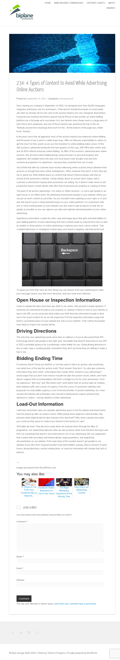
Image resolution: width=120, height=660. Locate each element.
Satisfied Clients (96, 3)
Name (20, 556)
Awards (111, 8)
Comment (22, 521)
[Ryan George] (21, 13)
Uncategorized (66, 98)
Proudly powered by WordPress (82, 653)
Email (20, 568)
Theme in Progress (56, 653)
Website (20, 580)
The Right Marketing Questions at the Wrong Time (64, 492)
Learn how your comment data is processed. (75, 603)
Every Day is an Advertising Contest (81, 490)
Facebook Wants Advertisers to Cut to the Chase (46, 490)
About (111, 3)
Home (48, 3)
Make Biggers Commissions (68, 3)
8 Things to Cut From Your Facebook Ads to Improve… (29, 491)
